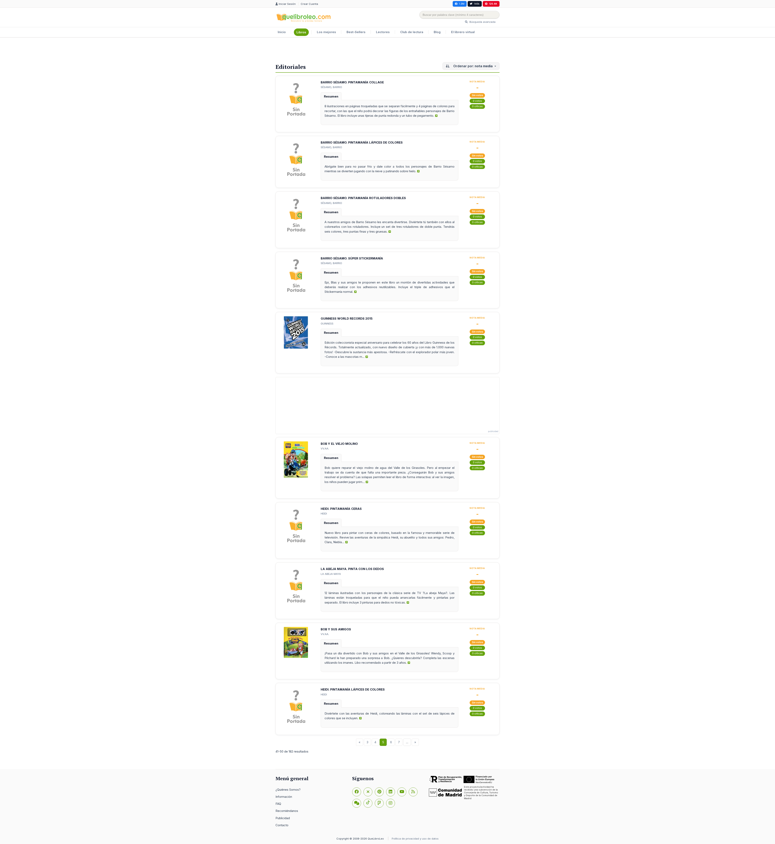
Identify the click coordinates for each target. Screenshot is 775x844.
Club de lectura (411, 32)
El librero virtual (463, 32)
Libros (301, 32)
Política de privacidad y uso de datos (415, 838)
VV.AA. (325, 448)
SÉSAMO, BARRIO (331, 87)
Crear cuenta (309, 3)
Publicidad (282, 818)
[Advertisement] (387, 51)
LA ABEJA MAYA (331, 573)
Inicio (282, 32)
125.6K (493, 3)
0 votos (477, 100)
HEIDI (324, 513)
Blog (437, 32)
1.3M (461, 3)
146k (477, 3)
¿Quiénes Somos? (288, 790)
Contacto (281, 825)
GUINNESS (327, 323)
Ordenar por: (472, 66)
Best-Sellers (356, 32)
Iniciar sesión (287, 3)
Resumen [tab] (331, 96)
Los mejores (326, 32)
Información (283, 797)
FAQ (278, 804)
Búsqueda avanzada (482, 21)
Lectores (383, 32)
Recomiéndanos (286, 811)
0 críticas (477, 106)
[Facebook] (356, 791)
